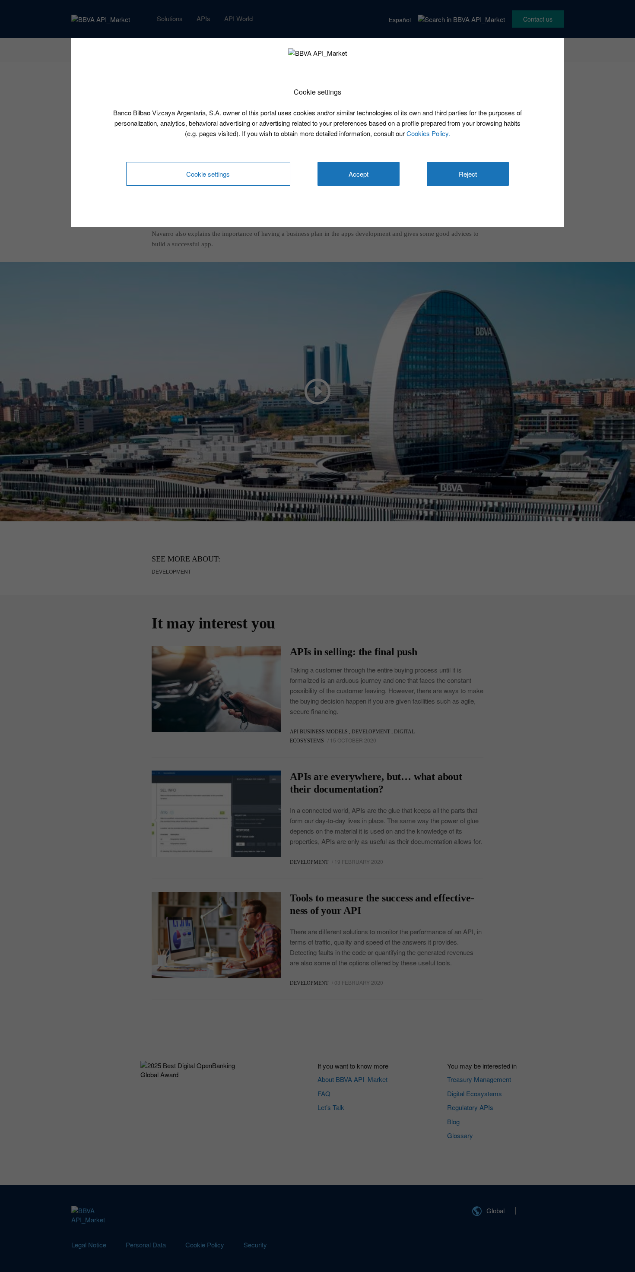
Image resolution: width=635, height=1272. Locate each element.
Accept (358, 173)
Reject (468, 173)
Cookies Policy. (428, 133)
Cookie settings (208, 173)
